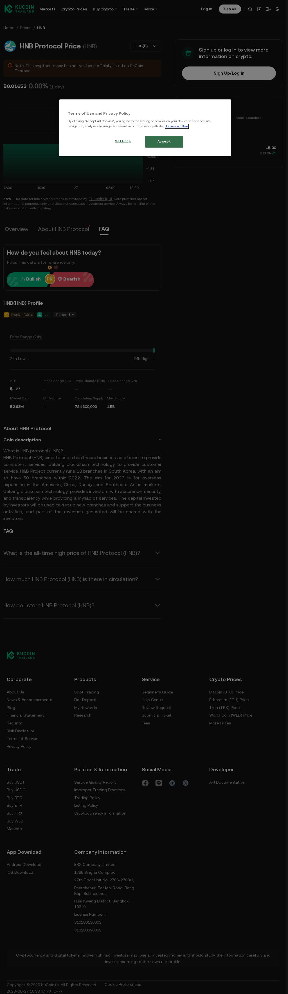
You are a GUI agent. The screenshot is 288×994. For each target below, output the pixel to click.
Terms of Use (176, 126)
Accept (164, 141)
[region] (145, 127)
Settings (123, 141)
